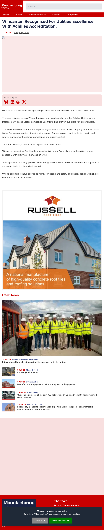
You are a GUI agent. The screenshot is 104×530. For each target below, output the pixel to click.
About (19, 14)
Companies (72, 14)
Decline (38, 520)
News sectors (36, 14)
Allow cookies (59, 520)
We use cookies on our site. (52, 511)
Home (6, 14)
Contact (56, 14)
